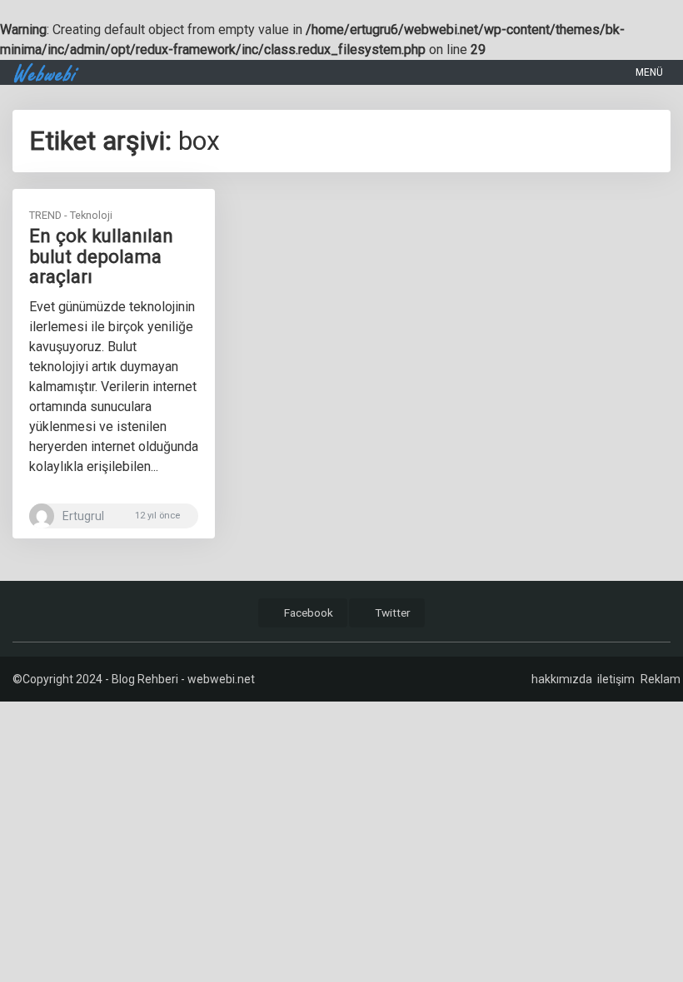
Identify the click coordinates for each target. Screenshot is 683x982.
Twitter (391, 612)
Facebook (307, 612)
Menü (648, 72)
